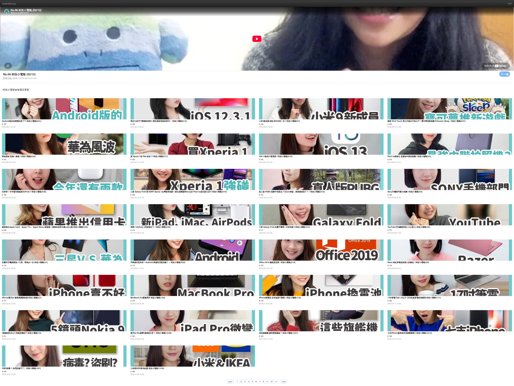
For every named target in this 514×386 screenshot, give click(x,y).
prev (230, 381)
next (284, 381)
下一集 (505, 74)
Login (510, 3)
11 (276, 381)
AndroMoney (9, 3)
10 (271, 381)
